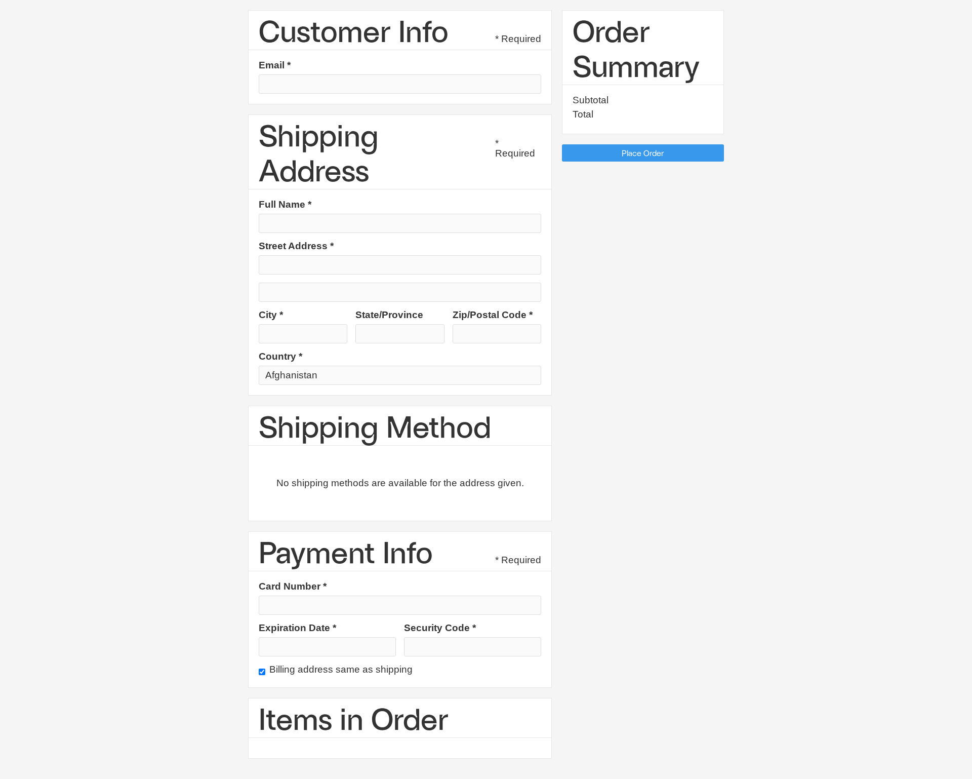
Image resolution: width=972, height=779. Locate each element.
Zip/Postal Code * (493, 315)
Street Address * (296, 246)
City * (271, 315)
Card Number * (293, 586)
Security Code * (440, 628)
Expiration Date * (297, 628)
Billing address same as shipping (341, 670)
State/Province (389, 315)
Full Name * (285, 205)
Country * (280, 357)
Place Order (643, 153)
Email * (275, 65)
